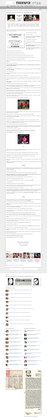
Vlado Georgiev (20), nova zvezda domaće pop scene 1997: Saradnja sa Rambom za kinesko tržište (34, 334)
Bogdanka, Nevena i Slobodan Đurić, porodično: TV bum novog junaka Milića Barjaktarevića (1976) (20, 301)
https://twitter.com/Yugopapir (23, 245)
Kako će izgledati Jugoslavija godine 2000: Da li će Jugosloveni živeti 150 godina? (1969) (33, 364)
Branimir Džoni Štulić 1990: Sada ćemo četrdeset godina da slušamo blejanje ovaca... (34, 353)
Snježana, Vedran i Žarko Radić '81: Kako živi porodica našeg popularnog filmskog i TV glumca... (15, 330)
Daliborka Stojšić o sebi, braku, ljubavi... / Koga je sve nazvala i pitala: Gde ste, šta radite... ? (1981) (15, 342)
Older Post (39, 268)
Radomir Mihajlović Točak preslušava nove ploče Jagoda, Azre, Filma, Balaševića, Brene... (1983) (33, 345)
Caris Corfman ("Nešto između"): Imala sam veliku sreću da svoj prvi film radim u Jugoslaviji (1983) (16, 338)
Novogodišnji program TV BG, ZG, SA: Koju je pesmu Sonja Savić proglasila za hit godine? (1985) (37, 261)
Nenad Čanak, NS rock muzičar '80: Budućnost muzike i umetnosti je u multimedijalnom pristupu (30, 260)
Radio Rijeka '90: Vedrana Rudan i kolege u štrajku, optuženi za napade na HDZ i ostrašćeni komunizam (21, 323)
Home (23, 268)
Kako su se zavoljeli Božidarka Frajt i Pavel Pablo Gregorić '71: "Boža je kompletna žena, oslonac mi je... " (15, 345)
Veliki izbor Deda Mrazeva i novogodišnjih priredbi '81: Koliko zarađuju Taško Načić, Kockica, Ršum (23, 260)
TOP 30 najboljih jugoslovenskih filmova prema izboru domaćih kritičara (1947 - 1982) (15, 360)
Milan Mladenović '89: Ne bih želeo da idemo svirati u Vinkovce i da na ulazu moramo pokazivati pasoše (33, 349)
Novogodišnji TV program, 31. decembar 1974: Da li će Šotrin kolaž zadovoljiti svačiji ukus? (16, 260)
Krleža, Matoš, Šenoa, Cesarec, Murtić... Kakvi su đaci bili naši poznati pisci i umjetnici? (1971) (19, 276)
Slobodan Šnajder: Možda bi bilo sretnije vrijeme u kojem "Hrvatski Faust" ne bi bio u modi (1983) (20, 297)
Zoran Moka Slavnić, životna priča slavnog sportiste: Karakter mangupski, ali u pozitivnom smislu (33, 338)
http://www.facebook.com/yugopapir (23, 243)
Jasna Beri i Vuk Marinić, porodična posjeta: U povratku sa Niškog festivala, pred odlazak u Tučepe (15, 334)
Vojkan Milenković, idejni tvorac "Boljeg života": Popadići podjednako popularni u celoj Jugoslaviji (15, 364)
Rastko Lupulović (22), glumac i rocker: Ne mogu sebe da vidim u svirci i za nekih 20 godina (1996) (15, 353)
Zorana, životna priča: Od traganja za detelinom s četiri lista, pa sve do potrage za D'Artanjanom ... (20, 293)
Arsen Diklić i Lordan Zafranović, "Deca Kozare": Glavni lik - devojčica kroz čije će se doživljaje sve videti (21, 308)
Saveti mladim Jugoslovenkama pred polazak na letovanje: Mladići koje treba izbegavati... (33, 330)
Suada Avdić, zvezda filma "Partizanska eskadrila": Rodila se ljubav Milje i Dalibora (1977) (19, 312)
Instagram (8, 7)
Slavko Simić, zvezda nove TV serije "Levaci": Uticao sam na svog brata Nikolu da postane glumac (20, 316)
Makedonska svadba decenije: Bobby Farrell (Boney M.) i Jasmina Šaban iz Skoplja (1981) (34, 357)
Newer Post (8, 268)
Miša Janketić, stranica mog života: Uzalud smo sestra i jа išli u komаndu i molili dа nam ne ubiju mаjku (34, 360)
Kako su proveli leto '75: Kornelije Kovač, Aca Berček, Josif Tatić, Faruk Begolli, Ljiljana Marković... (9, 260)
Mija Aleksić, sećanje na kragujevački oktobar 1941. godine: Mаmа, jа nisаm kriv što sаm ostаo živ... (34, 342)
